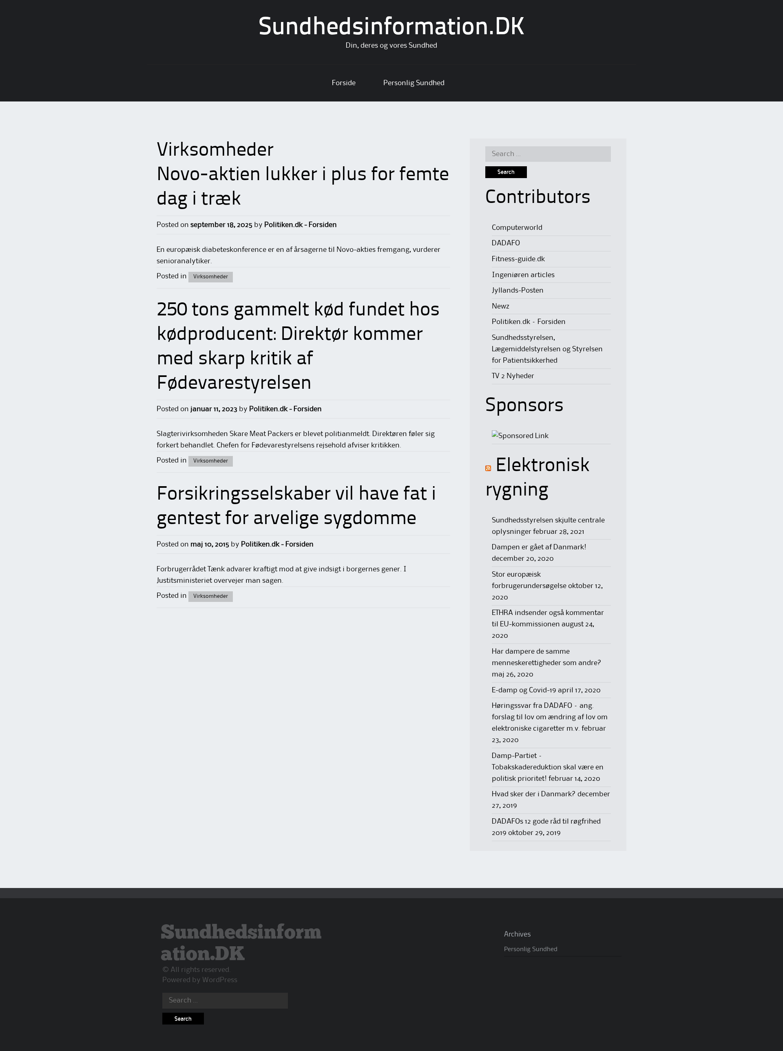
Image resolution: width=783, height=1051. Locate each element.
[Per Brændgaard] (520, 436)
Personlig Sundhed (414, 83)
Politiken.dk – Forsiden (529, 322)
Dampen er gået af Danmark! (539, 547)
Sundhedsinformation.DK (392, 28)
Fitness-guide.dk (518, 259)
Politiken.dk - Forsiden (300, 225)
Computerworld (517, 228)
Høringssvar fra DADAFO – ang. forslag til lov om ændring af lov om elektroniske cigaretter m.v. (550, 717)
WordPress (219, 980)
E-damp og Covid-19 (524, 690)
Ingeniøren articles (523, 275)
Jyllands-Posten (518, 290)
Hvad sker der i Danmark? (534, 794)
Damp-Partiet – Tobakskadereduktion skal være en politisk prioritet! (548, 767)
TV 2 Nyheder (513, 376)
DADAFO (506, 243)
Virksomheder (210, 276)
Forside (344, 83)
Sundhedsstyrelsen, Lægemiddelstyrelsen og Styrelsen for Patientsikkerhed (547, 349)
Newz (500, 306)
